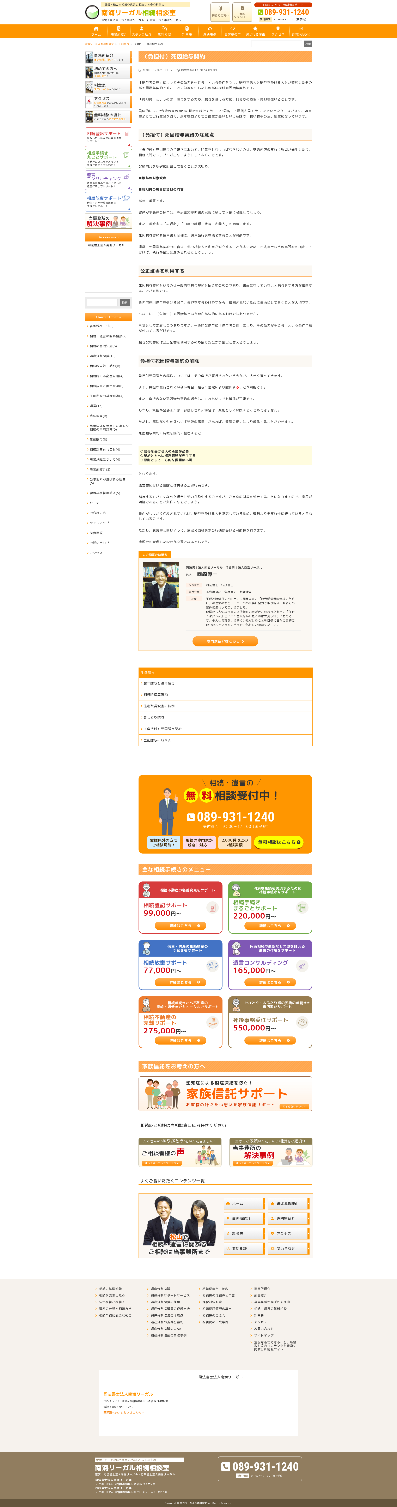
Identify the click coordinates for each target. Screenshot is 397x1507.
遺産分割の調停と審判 (167, 1322)
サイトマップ (99, 523)
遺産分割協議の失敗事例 (169, 1335)
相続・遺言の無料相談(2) (108, 336)
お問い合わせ (301, 34)
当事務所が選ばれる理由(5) (108, 481)
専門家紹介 (286, 1218)
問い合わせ (286, 1248)
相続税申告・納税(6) (105, 366)
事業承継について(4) (105, 459)
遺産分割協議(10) (103, 356)
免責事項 (96, 533)
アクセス (278, 34)
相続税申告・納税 (215, 1289)
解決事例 (209, 34)
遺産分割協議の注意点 (167, 1315)
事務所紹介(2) (100, 469)
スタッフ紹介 (142, 34)
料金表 (187, 34)
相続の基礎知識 (110, 1289)
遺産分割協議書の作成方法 (170, 1308)
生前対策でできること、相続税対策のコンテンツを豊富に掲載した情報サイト (275, 1345)
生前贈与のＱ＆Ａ (157, 740)
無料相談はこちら (277, 842)
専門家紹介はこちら (223, 641)
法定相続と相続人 (112, 1302)
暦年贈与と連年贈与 (159, 683)
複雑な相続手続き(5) (105, 493)
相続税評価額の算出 (217, 1308)
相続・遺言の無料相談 (270, 1308)
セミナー (96, 503)
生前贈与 (148, 672)
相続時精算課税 (155, 694)
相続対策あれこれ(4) (105, 449)
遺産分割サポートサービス (170, 1295)
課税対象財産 (212, 1302)
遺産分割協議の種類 (165, 1302)
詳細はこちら (181, 925)
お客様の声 (233, 34)
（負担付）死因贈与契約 (162, 728)
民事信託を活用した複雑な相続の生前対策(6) (109, 428)
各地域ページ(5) (102, 326)
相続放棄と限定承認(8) (107, 386)
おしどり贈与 (153, 717)
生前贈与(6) (98, 439)
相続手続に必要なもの (115, 1315)
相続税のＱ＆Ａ (213, 1315)
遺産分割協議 (160, 1289)
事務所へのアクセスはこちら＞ (123, 1413)
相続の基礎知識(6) (103, 346)
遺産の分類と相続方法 (115, 1308)
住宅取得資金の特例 (159, 706)
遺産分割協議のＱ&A (166, 1328)
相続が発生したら (112, 1295)
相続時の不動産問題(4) (107, 376)
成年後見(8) (98, 416)
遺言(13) (96, 406)
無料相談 (164, 34)
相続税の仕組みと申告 (218, 1295)
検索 (125, 302)
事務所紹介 (119, 34)
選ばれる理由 (255, 34)
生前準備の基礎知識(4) (107, 396)
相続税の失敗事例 (215, 1322)
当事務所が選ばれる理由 (272, 1302)
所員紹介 (260, 1295)
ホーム (96, 34)
